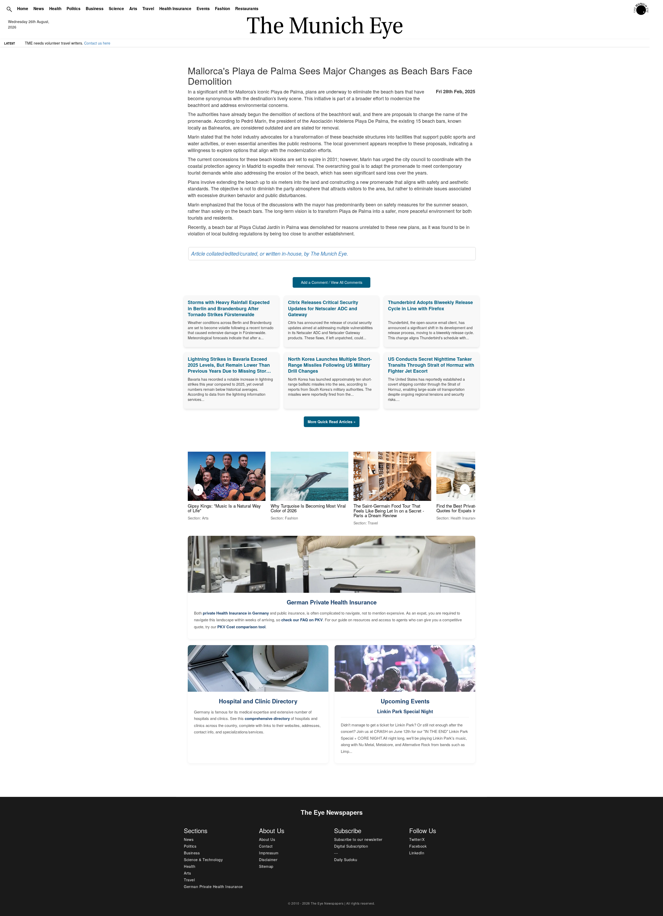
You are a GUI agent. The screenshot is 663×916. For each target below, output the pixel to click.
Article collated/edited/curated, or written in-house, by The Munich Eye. (269, 253)
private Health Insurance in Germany (236, 613)
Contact (266, 846)
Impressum (269, 852)
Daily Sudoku (345, 859)
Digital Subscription (351, 846)
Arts (133, 8)
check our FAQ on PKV (302, 620)
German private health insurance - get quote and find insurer (74, 43)
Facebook (418, 846)
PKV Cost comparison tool (241, 627)
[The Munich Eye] (641, 9)
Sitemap (266, 866)
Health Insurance (175, 8)
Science (116, 8)
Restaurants (246, 8)
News (38, 8)
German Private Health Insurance (332, 602)
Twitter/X (417, 839)
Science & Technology (203, 859)
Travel (148, 8)
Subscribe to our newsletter (358, 839)
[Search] (9, 9)
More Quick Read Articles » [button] (332, 421)
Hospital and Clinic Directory (258, 701)
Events (203, 8)
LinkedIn (416, 852)
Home (22, 8)
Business (95, 8)
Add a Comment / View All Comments (331, 282)
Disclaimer (268, 859)
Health (55, 8)
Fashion (222, 8)
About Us (267, 839)
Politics (74, 8)
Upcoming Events (405, 701)
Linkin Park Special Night (405, 711)
